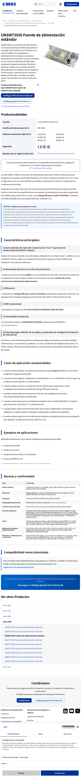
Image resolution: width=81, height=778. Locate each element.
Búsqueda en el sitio (35, 4)
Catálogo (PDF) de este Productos (18, 95)
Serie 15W (7, 610)
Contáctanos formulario (42, 168)
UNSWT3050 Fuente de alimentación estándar (25, 635)
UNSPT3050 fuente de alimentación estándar (23, 648)
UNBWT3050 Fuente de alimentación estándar (24, 627)
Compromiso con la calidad (38, 12)
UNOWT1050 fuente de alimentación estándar (24, 652)
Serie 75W (7, 667)
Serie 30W (7, 616)
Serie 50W (7, 621)
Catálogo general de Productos (16, 101)
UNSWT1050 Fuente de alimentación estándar (24, 661)
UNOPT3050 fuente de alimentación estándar (23, 640)
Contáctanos (71, 4)
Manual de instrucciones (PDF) (16, 106)
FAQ (74, 10)
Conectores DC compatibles (11, 721)
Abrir (38, 85)
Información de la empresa (63, 13)
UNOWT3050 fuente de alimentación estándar (24, 631)
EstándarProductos (8, 717)
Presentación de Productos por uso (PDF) (57, 153)
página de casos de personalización (18, 567)
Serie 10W (7, 605)
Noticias (50, 10)
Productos (7, 10)
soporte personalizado (22, 12)
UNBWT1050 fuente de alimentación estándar (23, 657)
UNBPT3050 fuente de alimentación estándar (23, 644)
